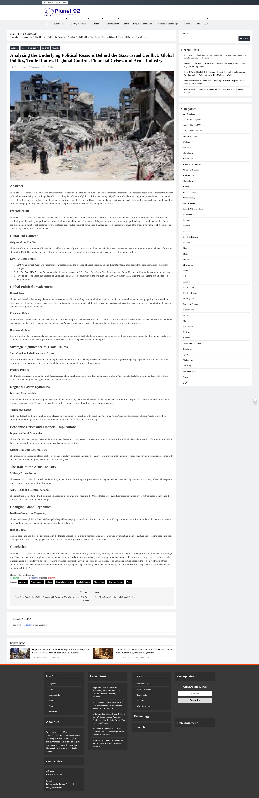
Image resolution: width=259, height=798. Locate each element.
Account (52, 700)
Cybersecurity (189, 198)
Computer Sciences (191, 170)
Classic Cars (188, 159)
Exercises (187, 220)
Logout (52, 706)
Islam (185, 271)
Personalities (188, 310)
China (49, 582)
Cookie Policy (142, 695)
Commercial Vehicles (192, 164)
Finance (186, 231)
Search (184, 33)
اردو (206, 24)
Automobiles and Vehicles (194, 125)
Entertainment (113, 24)
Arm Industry (36, 582)
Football (186, 243)
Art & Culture (189, 114)
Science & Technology (168, 24)
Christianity (188, 153)
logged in (28, 625)
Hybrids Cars (188, 265)
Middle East (99, 582)
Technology (188, 360)
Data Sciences (189, 203)
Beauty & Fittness (78, 24)
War (129, 582)
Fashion (186, 226)
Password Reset (55, 695)
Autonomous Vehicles (192, 131)
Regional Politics (115, 582)
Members (53, 712)
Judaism (186, 282)
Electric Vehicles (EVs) (193, 209)
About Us (140, 700)
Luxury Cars (188, 287)
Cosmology (188, 181)
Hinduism (187, 248)
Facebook (70, 784)
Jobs (198, 24)
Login (51, 689)
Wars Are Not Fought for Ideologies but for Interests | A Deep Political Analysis (108, 743)
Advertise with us (143, 706)
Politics (126, 24)
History (186, 254)
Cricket (186, 187)
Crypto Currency (190, 192)
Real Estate (188, 326)
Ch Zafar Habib (18, 67)
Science (186, 338)
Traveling (187, 366)
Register (52, 684)
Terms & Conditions (144, 689)
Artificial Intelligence (192, 119)
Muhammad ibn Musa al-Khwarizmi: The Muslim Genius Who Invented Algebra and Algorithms (108, 705)
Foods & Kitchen (190, 237)
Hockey (186, 259)
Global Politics (83, 582)
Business (96, 24)
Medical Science (190, 293)
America (23, 582)
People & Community (142, 24)
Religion (55, 48)
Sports (187, 24)
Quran (186, 321)
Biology (186, 142)
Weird (185, 377)
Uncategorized (189, 371)
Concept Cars (189, 175)
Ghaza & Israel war (64, 582)
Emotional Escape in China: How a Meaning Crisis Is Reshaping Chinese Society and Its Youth (108, 731)
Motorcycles (188, 298)
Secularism (187, 349)
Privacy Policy (142, 684)
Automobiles (58, 24)
